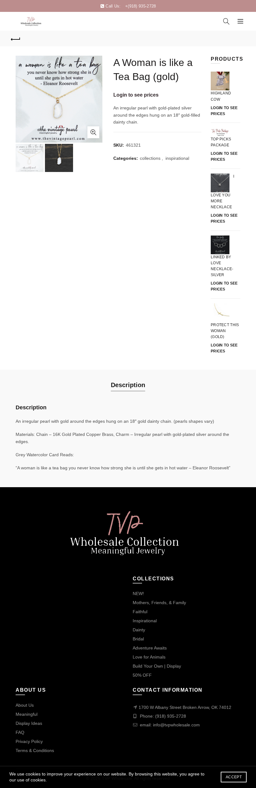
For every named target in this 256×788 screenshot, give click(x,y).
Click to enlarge (93, 132)
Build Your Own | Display (157, 666)
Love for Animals (149, 656)
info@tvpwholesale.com (176, 724)
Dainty (139, 629)
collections (150, 158)
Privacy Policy (29, 741)
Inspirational (145, 620)
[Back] (16, 38)
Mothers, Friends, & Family (159, 602)
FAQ (20, 732)
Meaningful (26, 714)
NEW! (138, 593)
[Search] (226, 21)
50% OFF (142, 675)
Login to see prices (136, 95)
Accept (234, 777)
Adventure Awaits (150, 647)
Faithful (140, 611)
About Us (25, 705)
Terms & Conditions (35, 750)
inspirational (177, 158)
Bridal (138, 638)
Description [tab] (128, 384)
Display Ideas (29, 723)
